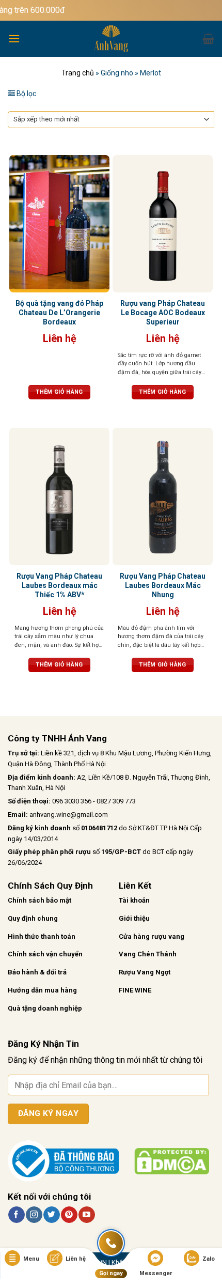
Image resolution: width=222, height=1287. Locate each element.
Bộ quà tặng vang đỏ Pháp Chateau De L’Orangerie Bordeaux (59, 312)
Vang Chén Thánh (148, 954)
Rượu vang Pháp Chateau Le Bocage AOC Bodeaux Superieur (162, 312)
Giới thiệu (134, 918)
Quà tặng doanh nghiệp (45, 1008)
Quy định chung (33, 918)
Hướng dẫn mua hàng (42, 990)
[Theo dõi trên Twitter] (51, 1214)
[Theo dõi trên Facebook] (16, 1214)
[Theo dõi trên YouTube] (86, 1214)
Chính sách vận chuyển (45, 954)
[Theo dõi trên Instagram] (34, 1214)
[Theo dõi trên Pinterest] (69, 1214)
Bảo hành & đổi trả (37, 972)
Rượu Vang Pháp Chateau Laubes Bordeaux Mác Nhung (162, 585)
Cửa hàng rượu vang (151, 936)
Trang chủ (77, 73)
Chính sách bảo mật (39, 900)
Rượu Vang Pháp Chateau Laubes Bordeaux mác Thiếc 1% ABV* (59, 585)
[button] (14, 38)
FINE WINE (135, 990)
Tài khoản (134, 900)
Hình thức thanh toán (41, 936)
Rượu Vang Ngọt (144, 972)
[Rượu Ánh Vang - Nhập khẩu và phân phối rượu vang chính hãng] (111, 39)
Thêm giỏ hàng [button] (59, 392)
